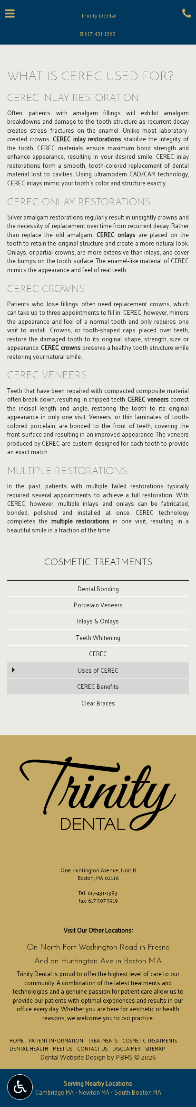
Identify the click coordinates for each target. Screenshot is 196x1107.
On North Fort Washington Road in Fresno (98, 947)
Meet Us (62, 1048)
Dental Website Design (73, 1057)
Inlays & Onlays (98, 620)
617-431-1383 (100, 33)
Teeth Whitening (98, 637)
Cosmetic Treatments (98, 562)
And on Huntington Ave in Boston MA (98, 961)
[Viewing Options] (20, 1087)
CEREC (98, 653)
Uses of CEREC (98, 670)
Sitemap (155, 1048)
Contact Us (92, 1048)
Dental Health (29, 1048)
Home (17, 1040)
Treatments (103, 1040)
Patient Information (56, 1040)
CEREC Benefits (98, 686)
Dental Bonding (98, 588)
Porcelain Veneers (98, 604)
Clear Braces (98, 702)
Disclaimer (126, 1048)
